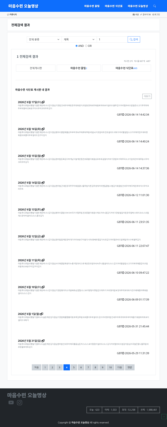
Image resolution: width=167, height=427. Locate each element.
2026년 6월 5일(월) (29, 156)
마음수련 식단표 (114, 6)
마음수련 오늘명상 (23, 6)
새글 (137, 14)
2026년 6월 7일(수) (29, 102)
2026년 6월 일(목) (29, 260)
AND (81, 46)
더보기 (147, 96)
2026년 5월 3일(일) (29, 341)
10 (111, 367)
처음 (36, 367)
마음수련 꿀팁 (92, 6)
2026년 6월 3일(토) (29, 209)
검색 (135, 39)
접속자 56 (146, 14)
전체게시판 (36, 68)
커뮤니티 (13, 14)
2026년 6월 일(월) (28, 314)
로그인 (157, 14)
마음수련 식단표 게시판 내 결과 (32, 89)
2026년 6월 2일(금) (29, 236)
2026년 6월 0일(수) (29, 287)
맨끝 (130, 367)
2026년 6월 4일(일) (29, 182)
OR (89, 46)
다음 (120, 367)
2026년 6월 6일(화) (29, 129)
